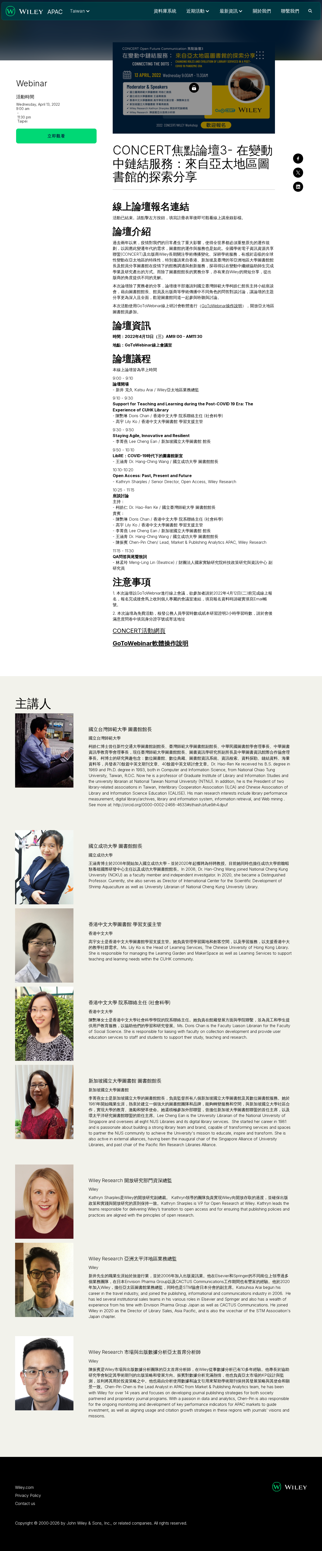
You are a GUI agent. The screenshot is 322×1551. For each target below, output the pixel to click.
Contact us (25, 1503)
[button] (80, 11)
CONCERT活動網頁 (139, 630)
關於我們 (262, 11)
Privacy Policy (28, 1495)
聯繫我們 (290, 11)
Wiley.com (24, 1487)
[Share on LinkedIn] (298, 187)
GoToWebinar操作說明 (222, 305)
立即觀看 (56, 135)
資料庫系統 (165, 11)
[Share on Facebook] (298, 158)
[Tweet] (298, 173)
